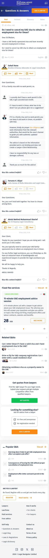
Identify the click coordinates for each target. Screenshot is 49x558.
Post (6, 19)
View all (41, 288)
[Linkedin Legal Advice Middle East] (32, 549)
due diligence (35, 127)
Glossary (30, 19)
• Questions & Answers (10, 529)
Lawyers (5, 506)
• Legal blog (6, 533)
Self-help (5, 524)
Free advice (6, 518)
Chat (9, 73)
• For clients (30, 510)
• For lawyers (31, 514)
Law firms (5, 510)
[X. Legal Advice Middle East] (27, 549)
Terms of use (31, 533)
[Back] (3, 11)
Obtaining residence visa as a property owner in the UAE (23, 368)
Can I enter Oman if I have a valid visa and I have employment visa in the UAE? (23, 345)
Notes (42, 19)
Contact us (30, 524)
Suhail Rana (13, 65)
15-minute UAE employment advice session (20, 300)
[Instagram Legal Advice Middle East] (22, 549)
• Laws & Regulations (10, 537)
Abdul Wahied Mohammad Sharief (23, 219)
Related (17, 19)
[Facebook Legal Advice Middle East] (16, 549)
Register (9, 497)
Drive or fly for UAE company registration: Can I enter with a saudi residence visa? (22, 356)
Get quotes (24, 400)
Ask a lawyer (39, 10)
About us (29, 529)
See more (38, 321)
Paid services (7, 514)
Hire (20, 73)
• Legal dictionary (8, 541)
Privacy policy (31, 537)
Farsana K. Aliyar (15, 181)
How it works (23, 498)
